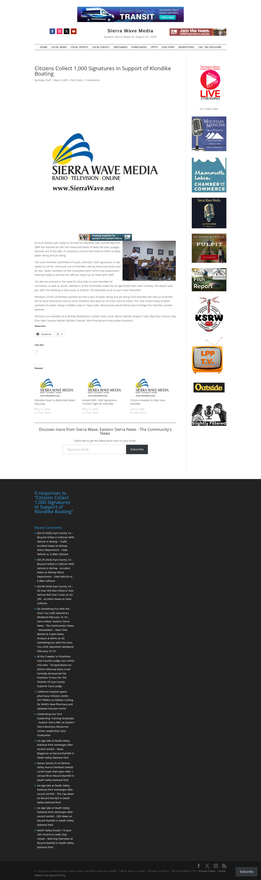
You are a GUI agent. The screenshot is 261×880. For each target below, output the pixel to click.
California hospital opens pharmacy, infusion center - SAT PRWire (53, 696)
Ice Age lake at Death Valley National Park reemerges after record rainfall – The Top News (55, 790)
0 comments (92, 80)
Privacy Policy (207, 871)
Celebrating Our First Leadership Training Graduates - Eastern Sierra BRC (55, 718)
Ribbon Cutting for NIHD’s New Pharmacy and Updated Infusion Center (55, 704)
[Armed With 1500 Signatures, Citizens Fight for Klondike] (104, 385)
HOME (43, 47)
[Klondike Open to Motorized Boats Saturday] (57, 385)
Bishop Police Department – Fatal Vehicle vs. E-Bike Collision (52, 550)
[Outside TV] (209, 391)
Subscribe (137, 449)
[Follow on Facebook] (52, 31)
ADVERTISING (186, 47)
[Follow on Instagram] (59, 31)
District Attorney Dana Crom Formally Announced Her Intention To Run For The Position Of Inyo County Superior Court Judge (53, 678)
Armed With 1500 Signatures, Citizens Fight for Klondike (99, 401)
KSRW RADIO (139, 47)
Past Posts (77, 80)
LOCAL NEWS (59, 47)
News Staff (44, 80)
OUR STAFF (168, 47)
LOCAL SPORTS (79, 47)
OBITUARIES (120, 47)
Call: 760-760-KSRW (209, 47)
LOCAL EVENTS (101, 47)
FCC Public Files (209, 109)
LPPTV (154, 47)
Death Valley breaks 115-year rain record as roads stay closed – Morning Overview (54, 835)
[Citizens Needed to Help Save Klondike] (152, 385)
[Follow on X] (66, 31)
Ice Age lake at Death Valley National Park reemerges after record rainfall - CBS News (55, 812)
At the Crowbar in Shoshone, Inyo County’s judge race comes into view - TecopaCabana (55, 661)
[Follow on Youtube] (74, 31)
